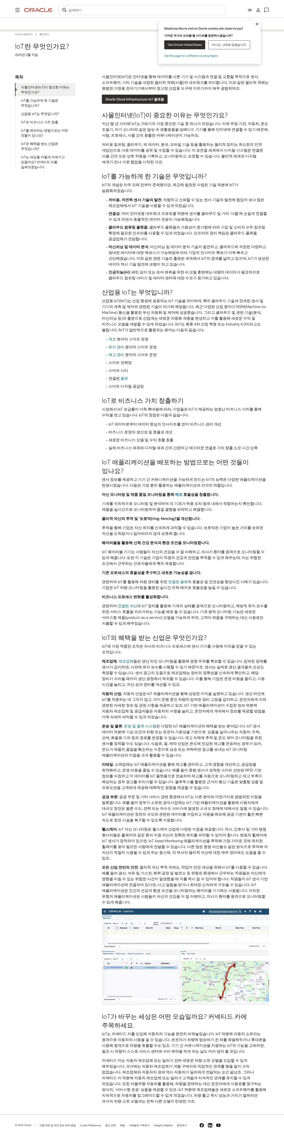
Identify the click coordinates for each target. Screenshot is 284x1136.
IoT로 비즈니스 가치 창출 (39, 122)
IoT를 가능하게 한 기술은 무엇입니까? (39, 103)
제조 (112, 338)
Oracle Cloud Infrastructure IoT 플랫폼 (134, 99)
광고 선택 (110, 1125)
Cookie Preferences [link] (90, 1125)
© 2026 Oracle (23, 1125)
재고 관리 (116, 354)
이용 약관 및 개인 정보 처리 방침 (58, 1125)
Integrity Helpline (163, 1125)
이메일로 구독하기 (139, 1125)
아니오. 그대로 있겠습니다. (229, 45)
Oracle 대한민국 (33, 20)
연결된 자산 (127, 605)
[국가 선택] (249, 9)
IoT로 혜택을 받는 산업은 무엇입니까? (39, 146)
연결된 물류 (178, 581)
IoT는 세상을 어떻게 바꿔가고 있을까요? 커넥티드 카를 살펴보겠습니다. (43, 162)
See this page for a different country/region (191, 56)
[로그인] (258, 9)
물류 (124, 378)
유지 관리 (116, 346)
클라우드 (28, 27)
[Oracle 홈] (38, 10)
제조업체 (126, 661)
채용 (122, 1125)
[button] (17, 9)
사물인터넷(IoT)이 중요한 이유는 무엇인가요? (45, 89)
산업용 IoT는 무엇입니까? (40, 113)
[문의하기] (266, 9)
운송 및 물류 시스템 (140, 725)
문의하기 (182, 1125)
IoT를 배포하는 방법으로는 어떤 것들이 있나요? (44, 132)
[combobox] (142, 10)
